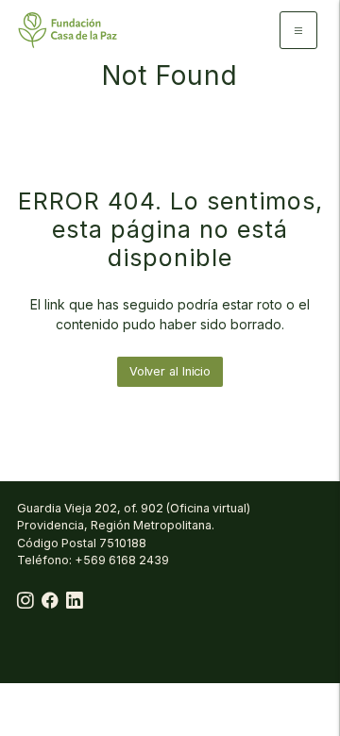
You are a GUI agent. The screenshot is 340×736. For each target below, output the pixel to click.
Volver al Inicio (170, 371)
